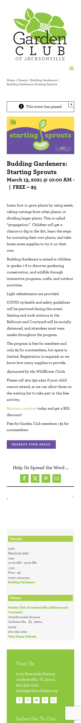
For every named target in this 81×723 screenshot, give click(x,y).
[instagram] (28, 700)
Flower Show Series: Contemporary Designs (22, 499)
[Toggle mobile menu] (72, 68)
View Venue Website (22, 636)
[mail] (45, 700)
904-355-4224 (27, 684)
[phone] (53, 700)
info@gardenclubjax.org (37, 690)
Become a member (21, 408)
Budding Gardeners (21, 582)
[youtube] (36, 700)
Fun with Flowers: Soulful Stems (58, 496)
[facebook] (19, 700)
